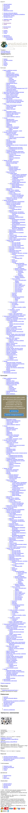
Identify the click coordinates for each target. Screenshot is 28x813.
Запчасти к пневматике (15, 155)
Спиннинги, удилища (14, 309)
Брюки (10, 78)
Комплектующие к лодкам (12, 97)
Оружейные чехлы (11, 142)
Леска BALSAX (19, 289)
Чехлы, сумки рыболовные (15, 313)
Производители (7, 23)
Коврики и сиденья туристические (14, 331)
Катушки (11, 241)
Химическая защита (11, 89)
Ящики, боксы (12, 138)
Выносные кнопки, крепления (13, 362)
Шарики (11, 159)
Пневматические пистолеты (16, 148)
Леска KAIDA (18, 290)
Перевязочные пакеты (11, 83)
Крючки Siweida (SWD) (20, 269)
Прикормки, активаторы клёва (16, 247)
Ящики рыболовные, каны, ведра (17, 314)
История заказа (7, 26)
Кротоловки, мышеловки (12, 161)
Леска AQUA (18, 287)
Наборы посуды (13, 357)
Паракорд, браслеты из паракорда (14, 349)
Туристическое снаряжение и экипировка (13, 316)
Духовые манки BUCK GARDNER (17, 177)
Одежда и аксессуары (11, 76)
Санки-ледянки (13, 235)
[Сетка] (2, 735)
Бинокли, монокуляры (11, 163)
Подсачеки (14, 303)
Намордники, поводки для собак (14, 197)
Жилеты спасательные (11, 96)
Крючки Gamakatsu (19, 268)
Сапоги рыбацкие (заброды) (13, 116)
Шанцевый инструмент (12, 90)
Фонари (5, 361)
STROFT (17, 282)
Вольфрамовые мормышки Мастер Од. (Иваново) (18, 228)
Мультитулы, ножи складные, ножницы (16, 345)
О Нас (4, 699)
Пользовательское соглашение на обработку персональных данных (14, 15)
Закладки (5, 786)
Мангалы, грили (13, 339)
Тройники (20, 275)
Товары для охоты (7, 160)
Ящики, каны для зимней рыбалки (17, 238)
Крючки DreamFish (19, 263)
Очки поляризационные (12, 317)
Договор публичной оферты (10, 13)
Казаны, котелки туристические (14, 329)
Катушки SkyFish (16, 244)
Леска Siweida (18, 291)
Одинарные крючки (21, 266)
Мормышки (12, 218)
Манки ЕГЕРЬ (15, 186)
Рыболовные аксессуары (15, 250)
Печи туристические (11, 350)
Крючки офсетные (22, 264)
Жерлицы (11, 210)
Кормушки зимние (13, 215)
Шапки (11, 129)
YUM (16, 300)
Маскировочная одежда (12, 120)
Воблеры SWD (18, 258)
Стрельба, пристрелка (11, 199)
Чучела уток (12, 192)
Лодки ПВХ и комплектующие (11, 93)
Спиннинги (15, 311)
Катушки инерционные (18, 245)
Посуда (8, 84)
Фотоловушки (6, 371)
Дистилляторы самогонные (10, 372)
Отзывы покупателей (8, 767)
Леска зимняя (12, 205)
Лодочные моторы (7, 98)
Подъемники (15, 304)
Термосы (11, 358)
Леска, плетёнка (16, 278)
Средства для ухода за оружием (17, 137)
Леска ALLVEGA (19, 286)
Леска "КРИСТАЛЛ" (20, 285)
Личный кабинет (7, 783)
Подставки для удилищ (15, 246)
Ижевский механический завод (10, 690)
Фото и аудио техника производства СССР (16, 88)
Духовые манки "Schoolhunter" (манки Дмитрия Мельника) (19, 175)
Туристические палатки (12, 359)
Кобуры (8, 139)
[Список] (1, 735)
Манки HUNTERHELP (17, 184)
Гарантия (5, 697)
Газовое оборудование (11, 320)
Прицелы (11, 136)
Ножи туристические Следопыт (14, 105)
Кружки (11, 356)
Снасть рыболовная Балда (15, 206)
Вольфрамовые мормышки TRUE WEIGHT (18, 223)
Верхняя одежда (10, 119)
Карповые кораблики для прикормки (15, 201)
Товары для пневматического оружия (15, 152)
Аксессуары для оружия (12, 134)
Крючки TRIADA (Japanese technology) (20, 277)
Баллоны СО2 (12, 154)
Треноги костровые (11, 353)
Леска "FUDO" (18, 284)
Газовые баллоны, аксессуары (16, 321)
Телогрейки (12, 81)
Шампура (11, 341)
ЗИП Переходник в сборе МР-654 (9, 741)
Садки (13, 305)
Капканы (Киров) (13, 168)
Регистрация (6, 5)
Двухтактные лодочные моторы (14, 99)
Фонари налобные (10, 370)
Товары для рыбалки (8, 200)
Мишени (11, 156)
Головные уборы (10, 72)
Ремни (7, 123)
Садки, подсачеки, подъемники (17, 302)
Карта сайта (6, 20)
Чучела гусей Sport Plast (18, 195)
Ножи (4, 103)
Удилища (14, 312)
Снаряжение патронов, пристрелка (14, 151)
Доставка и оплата (7, 17)
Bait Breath (17, 298)
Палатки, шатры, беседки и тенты (14, 348)
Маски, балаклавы (13, 128)
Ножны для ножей (10, 108)
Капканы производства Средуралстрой (15, 170)
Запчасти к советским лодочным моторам (13, 92)
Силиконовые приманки (18, 296)
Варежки (8, 71)
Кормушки (14, 260)
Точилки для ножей (11, 106)
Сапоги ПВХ (9, 115)
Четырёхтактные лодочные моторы (15, 101)
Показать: (3, 732)
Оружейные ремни (11, 141)
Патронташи (9, 143)
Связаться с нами (7, 19)
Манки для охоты (10, 172)
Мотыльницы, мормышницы (16, 229)
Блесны (14, 254)
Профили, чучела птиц (14, 191)
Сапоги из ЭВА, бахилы (12, 114)
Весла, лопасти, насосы (12, 94)
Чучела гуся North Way (17, 196)
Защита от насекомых (11, 327)
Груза (13, 259)
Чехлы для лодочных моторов (13, 102)
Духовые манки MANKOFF (19, 182)
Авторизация (6, 6)
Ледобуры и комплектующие (16, 217)
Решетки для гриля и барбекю (16, 340)
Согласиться (14, 411)
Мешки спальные (10, 344)
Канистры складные (11, 330)
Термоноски (9, 125)
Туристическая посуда (11, 354)
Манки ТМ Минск (16, 187)
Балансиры (12, 208)
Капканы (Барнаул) (14, 166)
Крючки (14, 262)
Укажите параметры (5, 683)
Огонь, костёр (9, 347)
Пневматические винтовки (15, 147)
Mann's (16, 299)
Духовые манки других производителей (17, 180)
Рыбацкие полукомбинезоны (13, 112)
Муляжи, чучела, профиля (12, 190)
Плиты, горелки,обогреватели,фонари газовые (16, 324)
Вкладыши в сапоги (11, 111)
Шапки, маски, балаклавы (12, 126)
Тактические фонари (11, 366)
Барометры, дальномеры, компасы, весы (16, 318)
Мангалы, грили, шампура (12, 338)
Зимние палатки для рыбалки (16, 211)
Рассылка (5, 28)
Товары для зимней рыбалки (13, 204)
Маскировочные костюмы (12, 75)
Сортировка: (4, 730)
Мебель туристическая (11, 343)
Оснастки (14, 293)
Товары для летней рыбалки (13, 240)
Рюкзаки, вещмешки (11, 87)
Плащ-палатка (12, 80)
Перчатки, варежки (11, 121)
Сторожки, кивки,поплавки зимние (18, 236)
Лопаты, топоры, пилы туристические (15, 334)
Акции (5, 24)
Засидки (8, 164)
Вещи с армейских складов (10, 70)
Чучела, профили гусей (15, 193)
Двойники (20, 271)
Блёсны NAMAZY (19, 255)
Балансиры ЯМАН (16, 209)
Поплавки (14, 295)
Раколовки (11, 249)
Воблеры (14, 256)
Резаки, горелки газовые (15, 326)
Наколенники (12, 231)
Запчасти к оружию (11, 133)
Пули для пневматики (14, 157)
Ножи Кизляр (9, 107)
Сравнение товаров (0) (6, 737)
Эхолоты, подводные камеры (13, 202)
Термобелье (9, 124)
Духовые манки (13, 173)
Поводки (14, 294)
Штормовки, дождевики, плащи (14, 130)
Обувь (4, 110)
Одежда (5, 117)
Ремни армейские (10, 85)
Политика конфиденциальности (14, 414)
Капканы (8, 165)
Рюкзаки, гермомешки (11, 352)
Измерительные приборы (12, 74)
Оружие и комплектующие (10, 132)
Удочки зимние (13, 237)
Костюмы (11, 79)
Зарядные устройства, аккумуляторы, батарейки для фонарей (15, 364)
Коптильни (9, 332)
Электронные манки (14, 183)
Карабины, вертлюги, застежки (19, 253)
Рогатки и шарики (10, 150)
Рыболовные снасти (14, 251)
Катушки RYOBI (16, 242)
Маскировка (9, 188)
